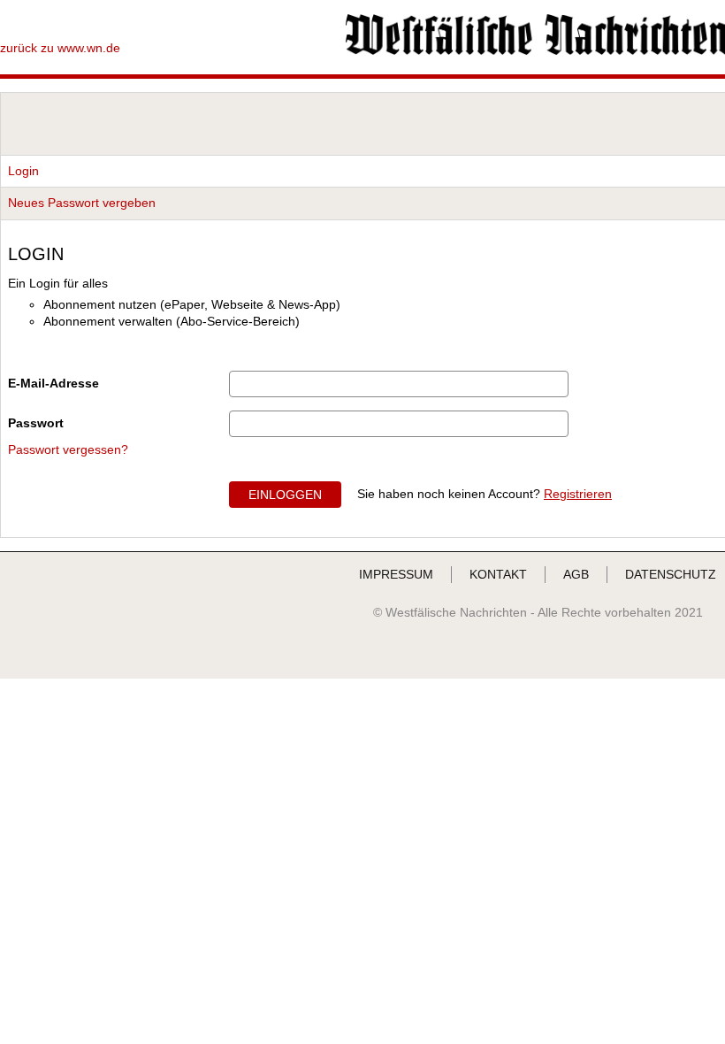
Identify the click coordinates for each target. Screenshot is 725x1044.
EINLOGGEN (285, 494)
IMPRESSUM (396, 574)
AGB (576, 574)
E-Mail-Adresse (53, 383)
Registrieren (578, 494)
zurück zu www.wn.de (60, 48)
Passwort (36, 423)
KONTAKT (498, 574)
